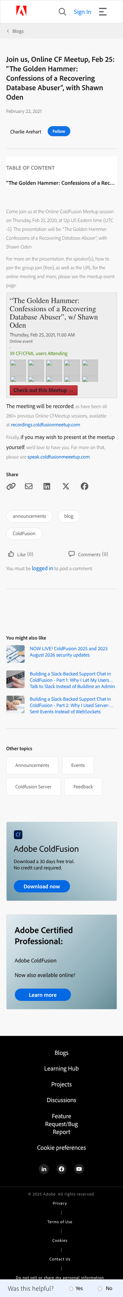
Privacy (60, 1203)
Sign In (82, 11)
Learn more (42, 994)
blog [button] (68, 516)
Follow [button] (59, 131)
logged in (42, 568)
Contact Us (60, 1259)
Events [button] (78, 765)
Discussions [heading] (61, 1100)
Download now (42, 886)
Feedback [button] (83, 786)
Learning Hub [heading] (61, 1068)
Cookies (59, 1240)
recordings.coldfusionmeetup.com (45, 424)
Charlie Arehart (25, 131)
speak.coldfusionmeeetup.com (58, 456)
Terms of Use (59, 1221)
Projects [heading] (61, 1084)
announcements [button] (29, 516)
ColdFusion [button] (24, 533)
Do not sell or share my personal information (60, 1277)
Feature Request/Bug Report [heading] (61, 1124)
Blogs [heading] (61, 1052)
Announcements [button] (32, 765)
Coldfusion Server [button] (33, 786)
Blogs (18, 31)
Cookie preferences (61, 1147)
